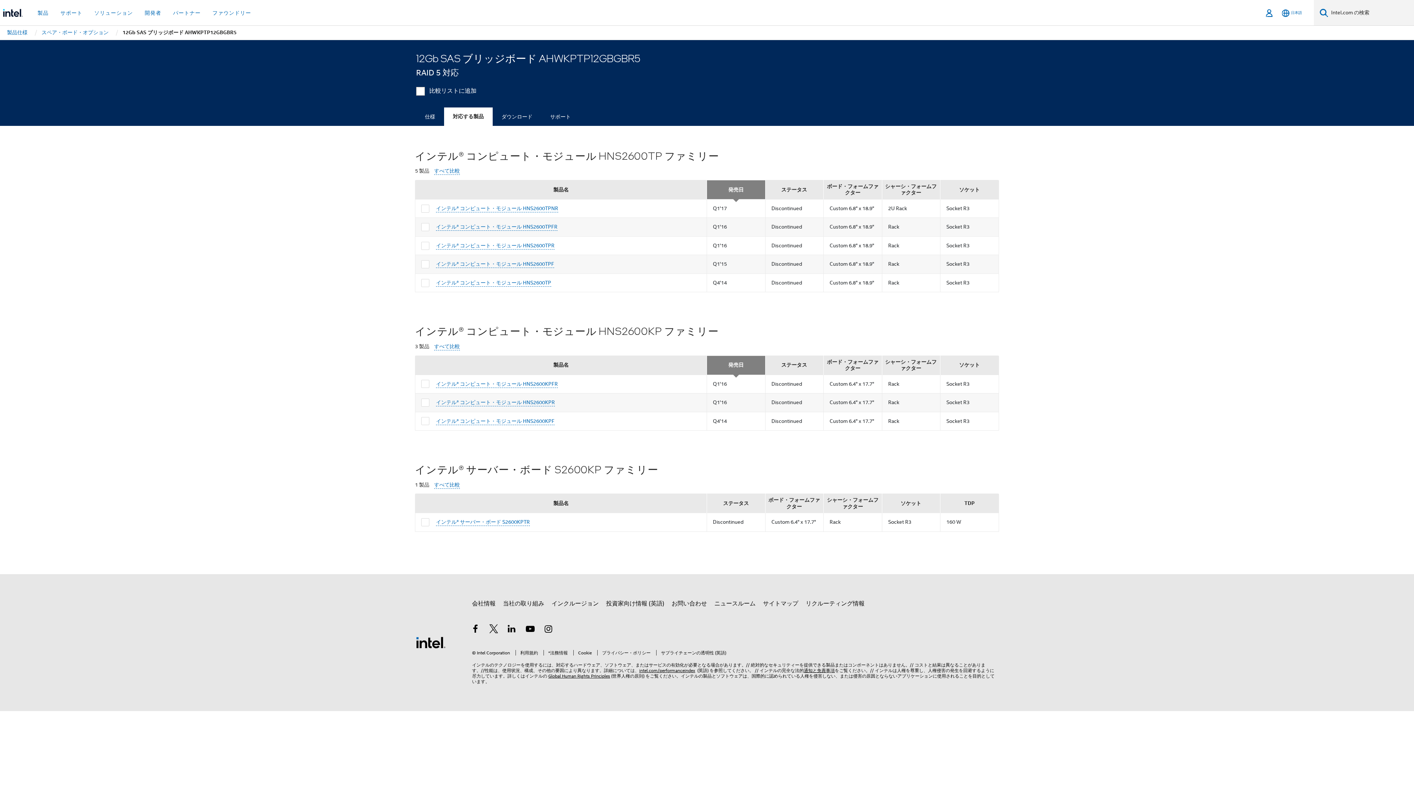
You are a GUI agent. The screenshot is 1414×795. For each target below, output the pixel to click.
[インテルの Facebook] (475, 630)
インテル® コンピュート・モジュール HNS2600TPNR (497, 208)
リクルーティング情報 (835, 603)
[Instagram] (548, 630)
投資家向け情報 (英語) (635, 603)
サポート (560, 116)
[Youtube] (530, 630)
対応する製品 (468, 116)
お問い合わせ (689, 603)
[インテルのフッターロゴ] (431, 642)
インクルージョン (575, 603)
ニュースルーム (735, 603)
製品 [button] (43, 13)
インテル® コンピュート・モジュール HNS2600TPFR (496, 226)
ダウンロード (517, 116)
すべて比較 (447, 171)
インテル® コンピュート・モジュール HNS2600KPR (495, 402)
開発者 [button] (153, 13)
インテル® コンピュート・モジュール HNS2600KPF (495, 421)
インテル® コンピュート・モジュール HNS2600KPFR (497, 384)
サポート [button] (71, 13)
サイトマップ (780, 603)
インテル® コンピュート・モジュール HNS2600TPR (495, 245)
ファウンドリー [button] (231, 13)
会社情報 (484, 603)
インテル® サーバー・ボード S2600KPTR (483, 522)
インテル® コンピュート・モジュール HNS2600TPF (495, 264)
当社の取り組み (523, 603)
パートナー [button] (187, 13)
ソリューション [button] (113, 13)
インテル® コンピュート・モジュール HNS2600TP (493, 282)
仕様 (430, 116)
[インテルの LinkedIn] (512, 630)
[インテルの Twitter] (494, 630)
